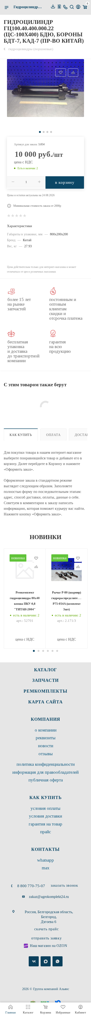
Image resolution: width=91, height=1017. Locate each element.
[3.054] (45, 88)
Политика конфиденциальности (46, 764)
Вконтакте (34, 961)
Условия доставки (45, 816)
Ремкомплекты (45, 691)
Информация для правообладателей (45, 772)
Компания (45, 719)
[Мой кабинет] (78, 7)
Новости (45, 745)
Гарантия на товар (45, 824)
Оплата (53, 435)
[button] (34, 651)
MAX (45, 867)
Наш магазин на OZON (48, 946)
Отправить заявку (46, 938)
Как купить (21, 435)
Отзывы (45, 753)
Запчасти (45, 680)
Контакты (45, 849)
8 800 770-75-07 (31, 886)
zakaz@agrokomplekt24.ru (49, 897)
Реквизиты (46, 737)
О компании (45, 730)
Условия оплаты (45, 808)
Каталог (45, 669)
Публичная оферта (45, 779)
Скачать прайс (46, 929)
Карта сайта (45, 701)
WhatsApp (45, 860)
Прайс (45, 831)
